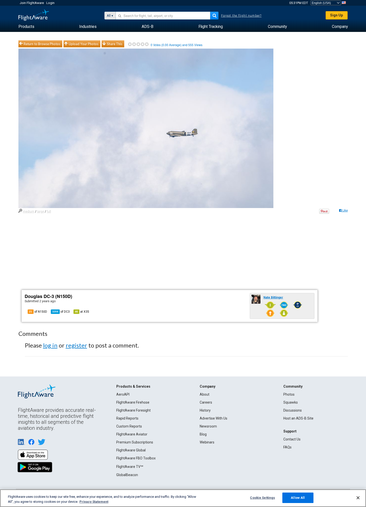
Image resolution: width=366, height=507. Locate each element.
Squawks (290, 402)
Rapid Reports (127, 418)
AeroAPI (122, 394)
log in (50, 345)
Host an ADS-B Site (298, 418)
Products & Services (133, 386)
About (204, 394)
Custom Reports (129, 426)
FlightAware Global (131, 450)
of (61, 311)
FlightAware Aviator (131, 434)
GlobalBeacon (127, 475)
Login (50, 3)
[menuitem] (26, 26)
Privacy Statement (93, 502)
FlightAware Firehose (132, 402)
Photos (289, 394)
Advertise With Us (213, 418)
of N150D (38, 311)
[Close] (358, 497)
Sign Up (336, 15)
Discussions (292, 410)
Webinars (207, 442)
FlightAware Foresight (133, 410)
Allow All (298, 498)
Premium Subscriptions (134, 442)
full (49, 211)
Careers (206, 402)
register (76, 345)
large (40, 211)
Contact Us (292, 439)
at (82, 311)
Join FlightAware (32, 3)
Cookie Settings (262, 498)
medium (28, 211)
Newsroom (208, 426)
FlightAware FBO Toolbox (136, 458)
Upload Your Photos (83, 44)
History (205, 410)
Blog (203, 434)
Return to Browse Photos (42, 44)
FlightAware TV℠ (129, 467)
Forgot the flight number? (241, 15)
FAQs (287, 447)
